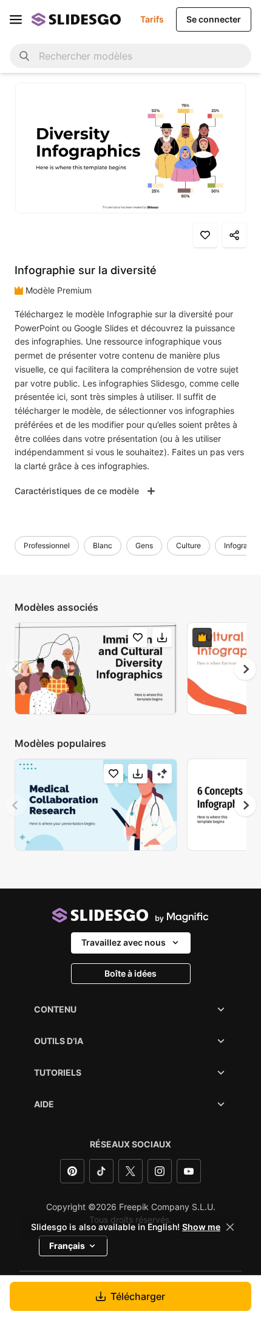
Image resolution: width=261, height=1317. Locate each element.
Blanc (102, 545)
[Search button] (24, 56)
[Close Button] (230, 1227)
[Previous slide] (16, 669)
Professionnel (47, 545)
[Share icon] (234, 235)
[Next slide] (245, 669)
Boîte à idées (130, 973)
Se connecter (213, 19)
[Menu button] (16, 19)
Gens (144, 545)
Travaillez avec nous (123, 942)
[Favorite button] (205, 235)
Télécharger (137, 1296)
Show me (201, 1227)
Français (67, 1245)
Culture (188, 545)
